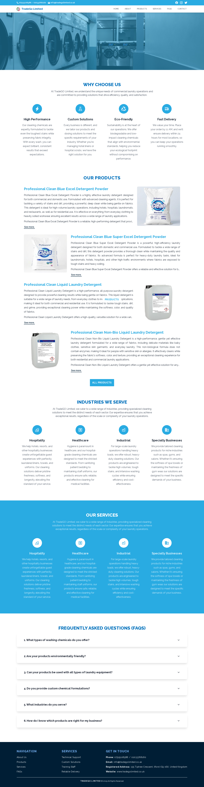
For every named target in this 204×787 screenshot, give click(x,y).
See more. (29, 227)
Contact (182, 9)
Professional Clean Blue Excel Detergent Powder (66, 189)
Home (116, 9)
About (128, 9)
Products (142, 9)
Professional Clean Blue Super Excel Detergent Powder (118, 237)
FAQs (169, 9)
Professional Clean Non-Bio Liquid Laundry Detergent (117, 332)
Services (157, 9)
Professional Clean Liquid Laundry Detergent (63, 284)
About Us (22, 757)
